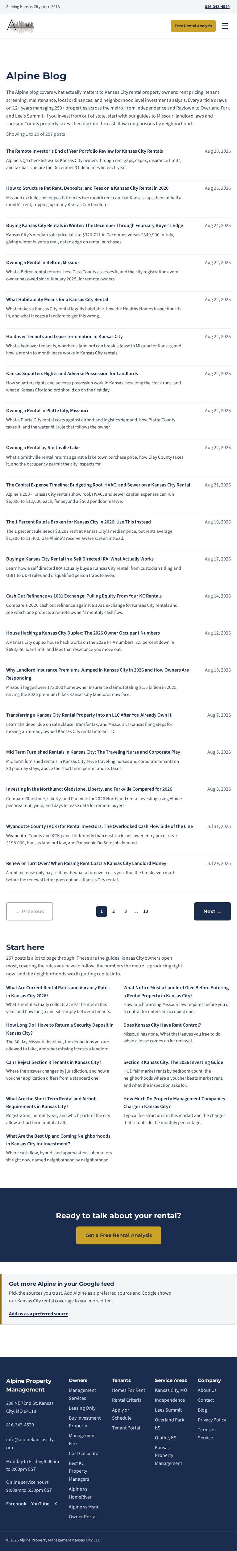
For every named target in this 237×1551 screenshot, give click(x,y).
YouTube (40, 1503)
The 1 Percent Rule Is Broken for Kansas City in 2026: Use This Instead (78, 522)
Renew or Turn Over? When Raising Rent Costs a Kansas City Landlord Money (86, 863)
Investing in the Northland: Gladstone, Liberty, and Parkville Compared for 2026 (89, 789)
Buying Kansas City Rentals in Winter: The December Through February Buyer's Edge (94, 225)
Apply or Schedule (121, 1414)
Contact (206, 1400)
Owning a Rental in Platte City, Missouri (47, 410)
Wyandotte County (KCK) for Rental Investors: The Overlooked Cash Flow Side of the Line (99, 826)
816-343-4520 (217, 7)
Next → (212, 911)
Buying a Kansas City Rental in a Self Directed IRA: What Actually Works (80, 559)
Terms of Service (207, 1433)
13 (145, 911)
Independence (170, 1400)
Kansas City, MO (171, 1390)
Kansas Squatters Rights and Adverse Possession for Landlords (72, 373)
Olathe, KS (166, 1437)
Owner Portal (83, 1516)
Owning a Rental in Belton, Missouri (43, 262)
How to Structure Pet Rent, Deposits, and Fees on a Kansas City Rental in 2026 (87, 188)
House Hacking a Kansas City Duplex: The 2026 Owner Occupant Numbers (83, 633)
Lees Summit (168, 1410)
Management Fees (82, 1439)
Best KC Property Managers (79, 1471)
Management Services (82, 1394)
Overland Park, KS (170, 1424)
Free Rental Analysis (193, 25)
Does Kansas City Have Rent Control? (162, 1025)
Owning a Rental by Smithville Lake (43, 447)
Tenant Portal (126, 1428)
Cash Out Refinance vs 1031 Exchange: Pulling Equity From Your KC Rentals (84, 596)
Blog (202, 1410)
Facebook (16, 1503)
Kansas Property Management (168, 1455)
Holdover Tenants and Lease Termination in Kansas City (64, 336)
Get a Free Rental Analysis (118, 1235)
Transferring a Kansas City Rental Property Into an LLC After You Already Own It (89, 715)
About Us (207, 1390)
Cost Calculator (84, 1453)
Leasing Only (82, 1408)
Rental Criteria (127, 1400)
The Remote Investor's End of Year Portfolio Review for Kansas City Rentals (84, 151)
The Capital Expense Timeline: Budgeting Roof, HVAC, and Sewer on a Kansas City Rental (98, 485)
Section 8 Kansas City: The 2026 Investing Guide (173, 1062)
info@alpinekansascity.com (31, 1443)
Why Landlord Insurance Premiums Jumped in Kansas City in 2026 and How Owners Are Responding (97, 674)
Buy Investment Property (85, 1422)
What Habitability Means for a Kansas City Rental (57, 299)
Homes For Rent (128, 1390)
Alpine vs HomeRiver (80, 1493)
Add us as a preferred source (38, 1313)
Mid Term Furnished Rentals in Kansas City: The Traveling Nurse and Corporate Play (93, 752)
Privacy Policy (212, 1420)
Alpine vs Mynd (84, 1506)
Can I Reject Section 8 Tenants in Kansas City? (53, 1062)
